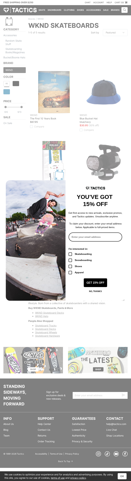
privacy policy (78, 477)
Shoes (78, 266)
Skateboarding (83, 254)
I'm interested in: (78, 248)
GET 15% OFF (95, 282)
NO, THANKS (95, 291)
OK (122, 476)
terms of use (58, 477)
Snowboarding (83, 260)
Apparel (79, 272)
